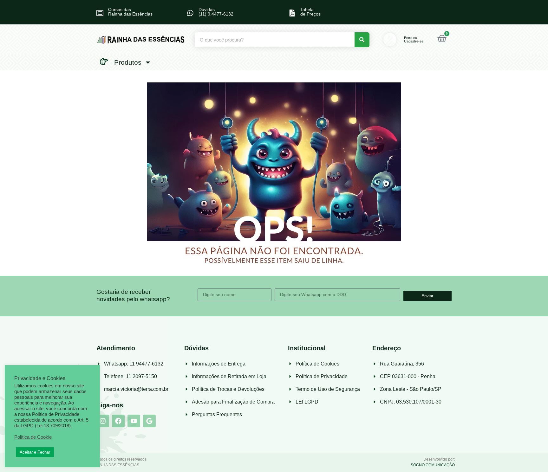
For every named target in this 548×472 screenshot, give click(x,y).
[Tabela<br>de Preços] (292, 13)
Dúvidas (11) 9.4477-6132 (216, 11)
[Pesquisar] (362, 39)
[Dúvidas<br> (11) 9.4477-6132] (190, 13)
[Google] (149, 421)
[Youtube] (133, 421)
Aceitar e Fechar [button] (35, 452)
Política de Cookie (33, 437)
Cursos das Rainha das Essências (130, 11)
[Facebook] (118, 421)
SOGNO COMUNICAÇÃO (433, 465)
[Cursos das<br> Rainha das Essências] (99, 13)
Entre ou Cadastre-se (413, 39)
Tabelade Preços (310, 11)
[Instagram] (102, 421)
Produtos (127, 62)
